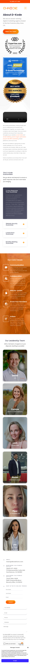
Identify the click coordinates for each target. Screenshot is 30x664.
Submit (11, 602)
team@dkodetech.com (14, 562)
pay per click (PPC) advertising (11, 138)
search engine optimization (19, 137)
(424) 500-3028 (12, 579)
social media (19, 135)
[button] (28, 647)
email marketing (7, 137)
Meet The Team (10, 32)
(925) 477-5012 (11, 568)
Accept (15, 660)
